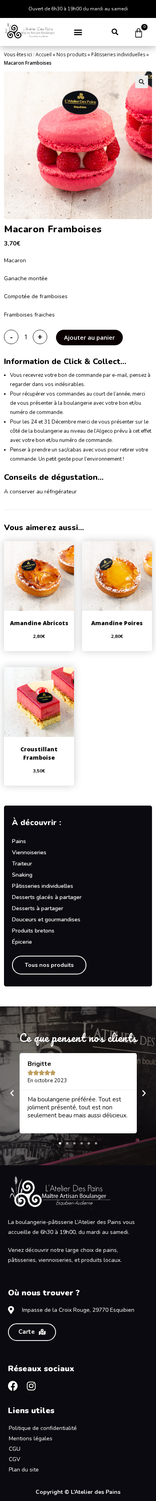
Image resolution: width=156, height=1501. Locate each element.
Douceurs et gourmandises (46, 919)
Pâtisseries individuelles (118, 54)
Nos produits (71, 54)
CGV (14, 1459)
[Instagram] (31, 1386)
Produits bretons (33, 931)
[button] (78, 31)
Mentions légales (30, 1438)
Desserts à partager (37, 908)
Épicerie (22, 942)
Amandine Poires (117, 623)
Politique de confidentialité (43, 1428)
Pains (19, 841)
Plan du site (24, 1469)
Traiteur (22, 863)
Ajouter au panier (89, 337)
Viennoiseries (29, 852)
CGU (14, 1449)
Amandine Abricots (39, 623)
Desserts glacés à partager (47, 897)
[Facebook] (13, 1386)
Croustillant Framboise (39, 753)
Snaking (22, 875)
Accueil (44, 54)
